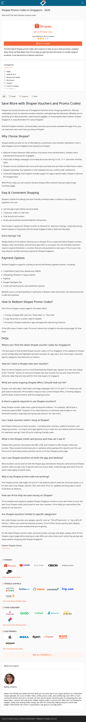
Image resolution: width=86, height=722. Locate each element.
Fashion (9, 83)
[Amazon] (10, 643)
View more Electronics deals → (14, 649)
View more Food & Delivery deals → (15, 625)
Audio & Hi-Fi (11, 74)
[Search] (82, 3)
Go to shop (44, 43)
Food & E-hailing (12, 86)
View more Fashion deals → (12, 577)
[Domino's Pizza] (10, 619)
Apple (8, 71)
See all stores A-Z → (43, 655)
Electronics (10, 80)
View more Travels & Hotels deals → (15, 601)
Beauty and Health (13, 77)
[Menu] (2, 3)
